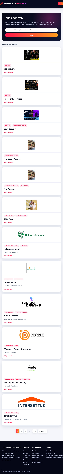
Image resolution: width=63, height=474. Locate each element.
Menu (60, 3)
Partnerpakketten (37, 462)
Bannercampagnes (37, 455)
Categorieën (26, 455)
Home (24, 451)
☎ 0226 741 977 (51, 453)
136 (35, 431)
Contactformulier (50, 451)
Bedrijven (25, 453)
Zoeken (31, 35)
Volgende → (42, 431)
